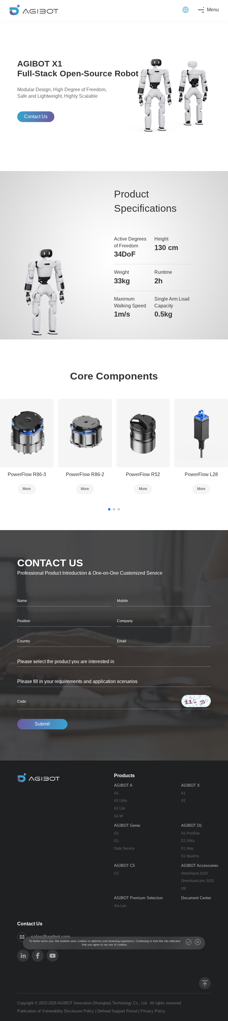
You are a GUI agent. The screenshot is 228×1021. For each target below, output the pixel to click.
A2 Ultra (120, 801)
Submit (42, 723)
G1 (116, 841)
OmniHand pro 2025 (197, 881)
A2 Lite (119, 808)
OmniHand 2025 (194, 873)
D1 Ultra (187, 841)
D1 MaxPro (190, 856)
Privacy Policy (152, 1011)
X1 (183, 793)
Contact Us (36, 116)
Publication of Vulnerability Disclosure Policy (55, 1011)
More (27, 489)
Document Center (196, 898)
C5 (116, 873)
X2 (183, 801)
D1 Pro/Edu (190, 833)
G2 (116, 833)
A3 (116, 793)
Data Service (124, 848)
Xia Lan (120, 906)
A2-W (118, 816)
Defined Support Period (117, 1011)
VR (183, 888)
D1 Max (187, 848)
